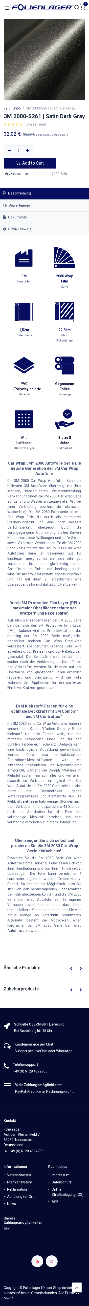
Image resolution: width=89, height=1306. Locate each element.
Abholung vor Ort (20, 1197)
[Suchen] (77, 7)
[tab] (44, 217)
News (11, 1204)
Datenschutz (62, 1182)
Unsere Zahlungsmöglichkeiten (23, 1220)
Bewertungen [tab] (19, 205)
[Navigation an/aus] (7, 7)
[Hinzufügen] (27, 150)
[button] (71, 969)
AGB (55, 1202)
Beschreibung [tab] (19, 193)
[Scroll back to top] (77, 1287)
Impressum (60, 1175)
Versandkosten (19, 1175)
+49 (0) (15, 1151)
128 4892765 (33, 1151)
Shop (17, 108)
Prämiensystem (19, 1182)
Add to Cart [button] (32, 163)
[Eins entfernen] (9, 150)
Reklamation (17, 1189)
